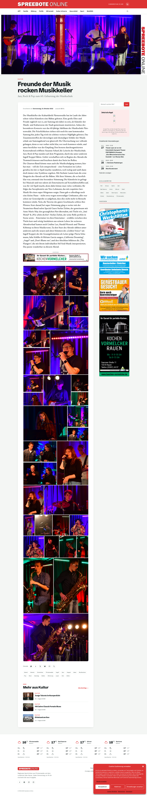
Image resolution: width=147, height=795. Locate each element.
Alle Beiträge (82, 688)
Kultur (20, 79)
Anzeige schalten (90, 771)
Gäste (101, 192)
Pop (25, 676)
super (57, 676)
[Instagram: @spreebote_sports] (33, 782)
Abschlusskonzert (112, 169)
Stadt (123, 189)
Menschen (123, 192)
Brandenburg (110, 196)
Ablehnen (117, 787)
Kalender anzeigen (105, 173)
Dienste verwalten (101, 781)
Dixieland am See (42, 717)
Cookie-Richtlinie (112, 791)
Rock (30, 676)
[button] (143, 766)
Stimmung (50, 676)
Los (126, 104)
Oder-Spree (115, 192)
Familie (25, 11)
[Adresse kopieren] (54, 666)
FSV (101, 186)
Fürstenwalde (49, 672)
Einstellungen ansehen (135, 787)
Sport (82, 11)
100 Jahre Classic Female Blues (48, 706)
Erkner (107, 186)
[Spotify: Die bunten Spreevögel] (24, 782)
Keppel (69, 672)
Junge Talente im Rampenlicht (47, 695)
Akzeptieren (102, 787)
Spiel (107, 192)
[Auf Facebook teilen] (36, 666)
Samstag (36, 676)
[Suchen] (127, 11)
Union (111, 189)
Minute (117, 189)
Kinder (102, 196)
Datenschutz (121, 791)
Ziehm (68, 676)
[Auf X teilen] (40, 666)
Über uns (93, 768)
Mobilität (90, 11)
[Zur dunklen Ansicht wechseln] (127, 4)
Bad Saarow (103, 189)
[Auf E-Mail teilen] (49, 666)
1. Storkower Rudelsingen (114, 163)
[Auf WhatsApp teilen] (31, 666)
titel (63, 676)
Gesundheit (74, 11)
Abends (32, 672)
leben (74, 672)
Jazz (63, 672)
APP (19, 11)
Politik (41, 11)
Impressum (129, 791)
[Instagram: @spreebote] (29, 782)
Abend (26, 672)
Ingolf (57, 672)
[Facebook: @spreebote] (20, 782)
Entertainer (40, 672)
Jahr (118, 186)
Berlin (113, 186)
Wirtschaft (49, 11)
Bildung (33, 11)
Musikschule (82, 672)
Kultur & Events (61, 11)
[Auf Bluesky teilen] (45, 666)
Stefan (43, 676)
